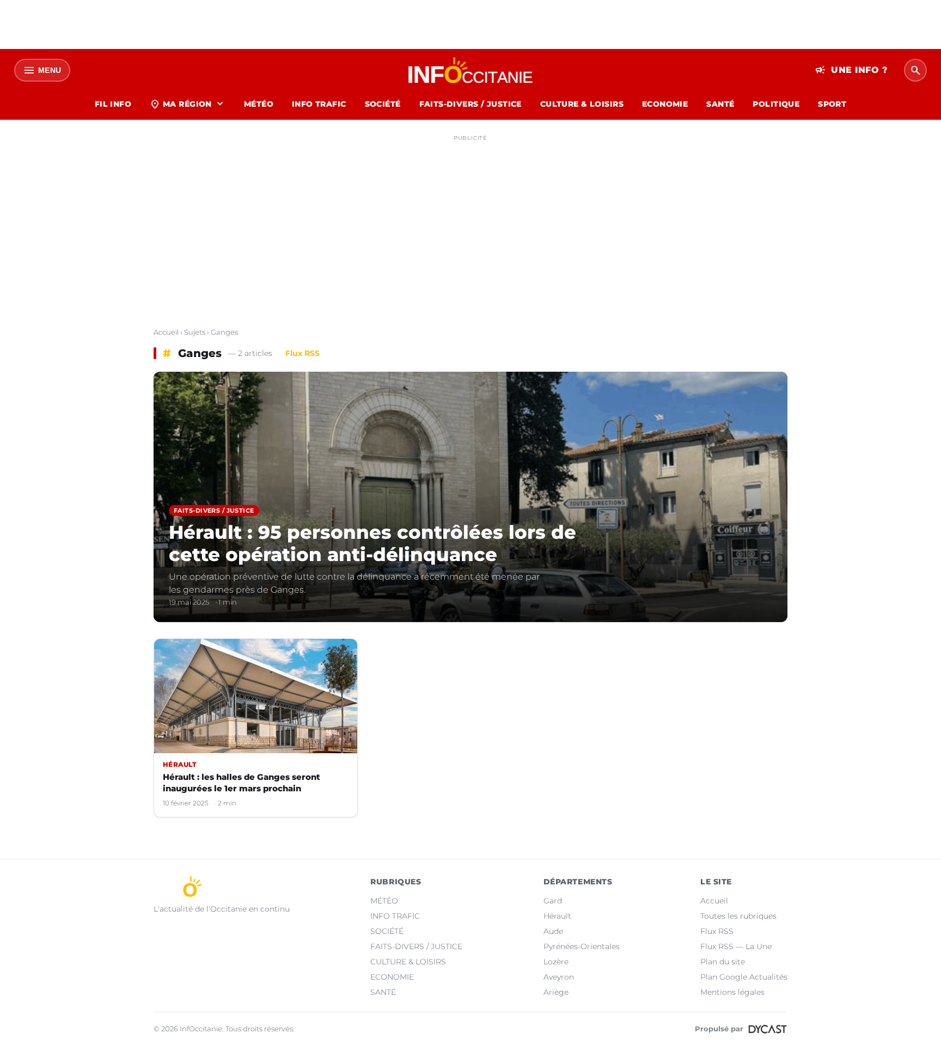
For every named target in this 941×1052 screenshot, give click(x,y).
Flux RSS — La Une (736, 946)
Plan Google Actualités (743, 977)
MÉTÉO (258, 104)
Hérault (557, 916)
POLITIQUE (776, 104)
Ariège (556, 992)
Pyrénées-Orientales (581, 946)
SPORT (832, 104)
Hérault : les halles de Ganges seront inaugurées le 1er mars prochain (241, 782)
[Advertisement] (470, 222)
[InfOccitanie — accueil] (471, 70)
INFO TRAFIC (319, 104)
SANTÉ (720, 104)
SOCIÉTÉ (383, 104)
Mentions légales (732, 992)
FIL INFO (113, 104)
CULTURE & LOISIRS (582, 104)
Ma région (187, 103)
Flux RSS (302, 353)
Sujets (194, 332)
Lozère (556, 962)
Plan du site (722, 962)
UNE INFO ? (851, 70)
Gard (552, 901)
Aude (553, 931)
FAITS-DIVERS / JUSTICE (470, 104)
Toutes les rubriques (738, 916)
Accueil (166, 332)
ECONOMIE (665, 104)
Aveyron (558, 977)
